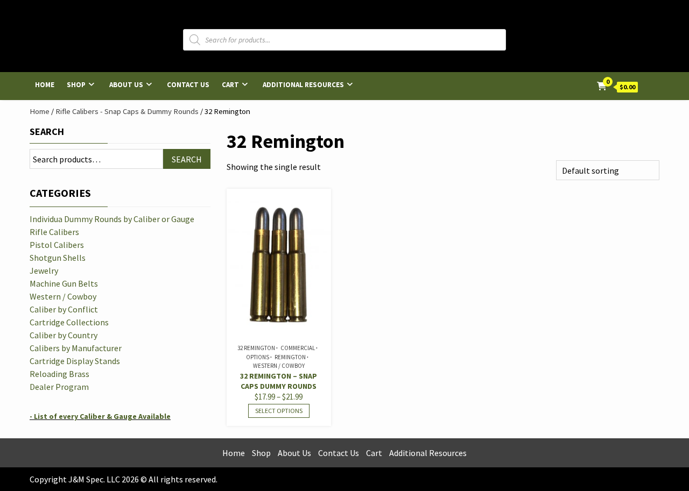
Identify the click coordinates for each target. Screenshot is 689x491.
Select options (279, 411)
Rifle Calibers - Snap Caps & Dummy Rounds (127, 111)
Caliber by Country (63, 335)
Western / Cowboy (279, 365)
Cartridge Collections (69, 322)
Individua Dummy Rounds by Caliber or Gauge (112, 219)
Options (257, 357)
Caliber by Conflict (64, 309)
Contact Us (188, 84)
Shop (76, 84)
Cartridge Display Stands (75, 360)
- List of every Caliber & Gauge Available (100, 416)
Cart (230, 84)
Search (47, 131)
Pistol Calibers (57, 244)
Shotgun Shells (58, 257)
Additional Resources (303, 84)
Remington (290, 357)
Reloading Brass (59, 373)
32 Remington (256, 348)
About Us (126, 84)
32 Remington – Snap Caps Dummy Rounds (278, 381)
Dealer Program (59, 386)
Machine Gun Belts (64, 283)
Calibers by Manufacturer (76, 348)
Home (44, 84)
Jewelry (44, 270)
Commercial (297, 348)
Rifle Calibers (54, 231)
